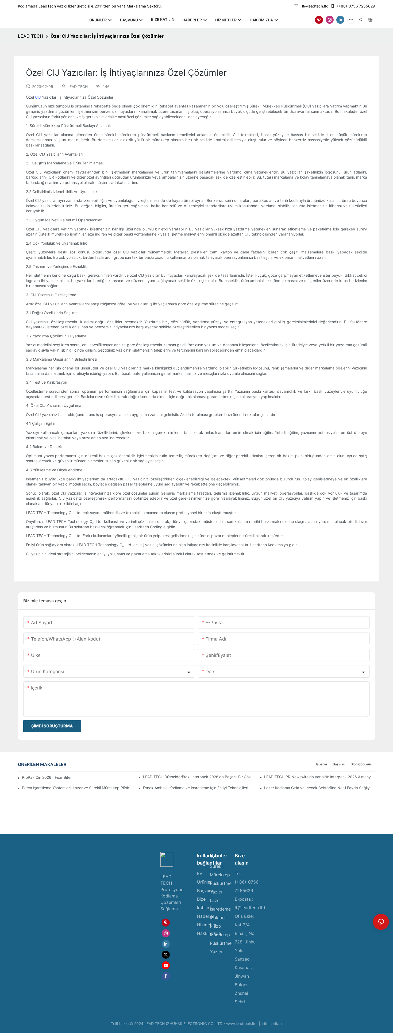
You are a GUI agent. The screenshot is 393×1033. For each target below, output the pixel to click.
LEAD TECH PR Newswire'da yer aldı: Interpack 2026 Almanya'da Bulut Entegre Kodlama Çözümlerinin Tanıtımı (319, 776)
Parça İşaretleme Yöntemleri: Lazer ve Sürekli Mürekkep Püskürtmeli (77, 787)
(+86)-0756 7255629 (355, 6)
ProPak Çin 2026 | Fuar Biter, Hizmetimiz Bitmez (48, 777)
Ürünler (204, 882)
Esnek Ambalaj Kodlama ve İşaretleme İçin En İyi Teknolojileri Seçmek (198, 787)
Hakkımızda (209, 933)
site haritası (271, 1023)
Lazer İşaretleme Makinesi (220, 909)
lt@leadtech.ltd (315, 6)
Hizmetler (207, 924)
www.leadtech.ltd (242, 1023)
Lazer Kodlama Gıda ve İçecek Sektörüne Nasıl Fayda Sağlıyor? (319, 787)
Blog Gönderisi (361, 764)
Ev (199, 873)
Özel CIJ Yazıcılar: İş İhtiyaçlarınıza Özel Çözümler (107, 36)
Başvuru (339, 764)
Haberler (320, 764)
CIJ (38, 97)
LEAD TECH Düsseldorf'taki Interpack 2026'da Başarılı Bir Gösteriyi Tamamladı (198, 776)
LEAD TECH (30, 36)
